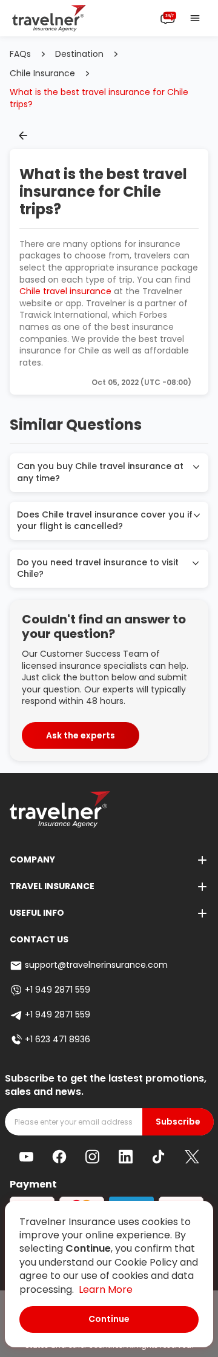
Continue (109, 1319)
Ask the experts (80, 735)
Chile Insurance (42, 73)
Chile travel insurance (65, 291)
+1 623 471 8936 (57, 1040)
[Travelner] (49, 18)
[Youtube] (26, 1157)
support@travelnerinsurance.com (96, 965)
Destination (79, 54)
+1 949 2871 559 (57, 990)
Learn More (106, 1289)
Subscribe (178, 1122)
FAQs (20, 54)
